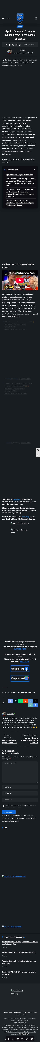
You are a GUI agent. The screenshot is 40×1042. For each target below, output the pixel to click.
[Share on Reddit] (17, 1038)
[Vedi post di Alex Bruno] (9, 51)
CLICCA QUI (18, 513)
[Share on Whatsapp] (13, 1038)
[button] (4, 18)
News (20, 26)
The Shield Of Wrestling (9, 1029)
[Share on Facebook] (9, 44)
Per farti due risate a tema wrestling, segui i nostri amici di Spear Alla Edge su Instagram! (20, 203)
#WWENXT (9, 324)
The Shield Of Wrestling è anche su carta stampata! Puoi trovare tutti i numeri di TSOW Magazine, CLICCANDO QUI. (20, 182)
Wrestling (16, 499)
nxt (34, 692)
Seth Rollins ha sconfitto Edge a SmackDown (18, 952)
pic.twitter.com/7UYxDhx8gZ (15, 329)
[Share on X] (12, 44)
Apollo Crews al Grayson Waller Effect (19, 175)
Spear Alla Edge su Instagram (24, 519)
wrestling (25, 517)
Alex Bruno (23, 50)
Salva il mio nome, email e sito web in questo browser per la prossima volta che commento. (20, 806)
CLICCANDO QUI (16, 504)
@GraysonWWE (20, 324)
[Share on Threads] (35, 701)
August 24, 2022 (25, 378)
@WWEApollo (10, 327)
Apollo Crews (15, 692)
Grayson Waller (26, 692)
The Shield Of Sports (25, 1029)
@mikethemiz (18, 386)
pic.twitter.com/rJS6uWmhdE (16, 393)
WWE (8, 378)
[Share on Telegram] (22, 1038)
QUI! (4, 159)
